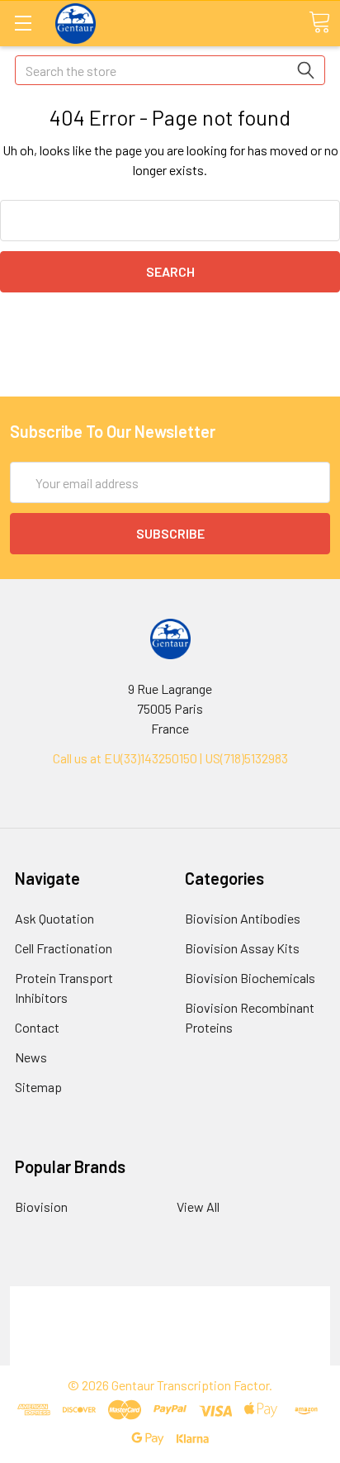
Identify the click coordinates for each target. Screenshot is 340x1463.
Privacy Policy (170, 1355)
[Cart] (319, 22)
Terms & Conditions (170, 1296)
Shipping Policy (170, 1315)
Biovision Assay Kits (242, 948)
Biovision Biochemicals (250, 978)
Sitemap (38, 1087)
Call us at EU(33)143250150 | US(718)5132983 (170, 758)
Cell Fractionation (63, 948)
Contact (37, 1027)
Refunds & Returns (170, 1335)
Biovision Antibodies (242, 918)
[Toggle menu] (22, 22)
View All (198, 1206)
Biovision (41, 1206)
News (31, 1057)
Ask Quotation (54, 918)
